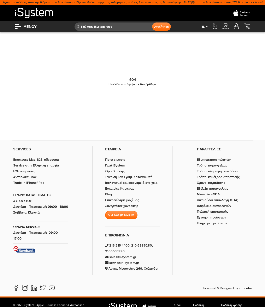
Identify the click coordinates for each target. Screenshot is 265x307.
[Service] (225, 26)
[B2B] (215, 27)
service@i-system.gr (123, 263)
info (245, 288)
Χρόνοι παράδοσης (211, 183)
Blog (108, 194)
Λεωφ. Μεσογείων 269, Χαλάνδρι (133, 269)
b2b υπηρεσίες (24, 171)
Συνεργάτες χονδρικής (121, 206)
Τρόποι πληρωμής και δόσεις (218, 171)
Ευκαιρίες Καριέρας (119, 189)
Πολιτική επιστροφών (212, 212)
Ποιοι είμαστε (115, 160)
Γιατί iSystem (115, 165)
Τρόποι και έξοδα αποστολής (218, 177)
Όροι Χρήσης (115, 171)
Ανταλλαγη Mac (25, 177)
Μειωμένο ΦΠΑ (208, 194)
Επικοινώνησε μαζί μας (122, 200)
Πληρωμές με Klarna (212, 223)
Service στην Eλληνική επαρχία (36, 165)
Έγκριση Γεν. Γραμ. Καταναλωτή (128, 177)
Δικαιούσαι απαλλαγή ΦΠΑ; (217, 200)
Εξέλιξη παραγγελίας (212, 189)
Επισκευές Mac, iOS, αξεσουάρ (36, 160)
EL (204, 26)
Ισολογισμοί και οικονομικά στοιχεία (131, 183)
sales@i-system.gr (122, 257)
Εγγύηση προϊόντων (211, 217)
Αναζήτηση (161, 26)
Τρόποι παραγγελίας (212, 165)
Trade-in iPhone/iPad (28, 183)
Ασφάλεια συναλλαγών (214, 206)
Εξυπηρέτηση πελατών (214, 160)
